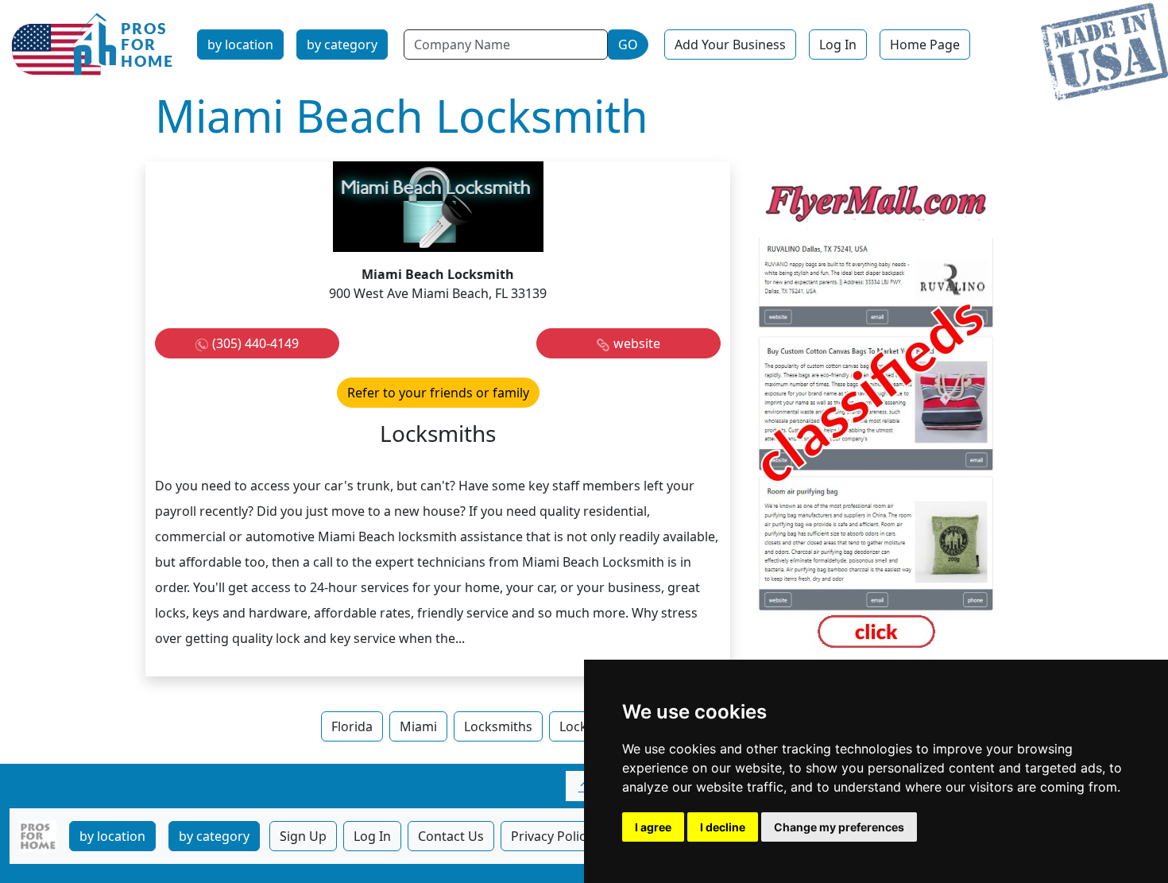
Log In (838, 44)
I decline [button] (722, 827)
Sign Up (303, 836)
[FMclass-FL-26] (876, 417)
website (636, 343)
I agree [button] (653, 827)
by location (240, 44)
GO (628, 44)
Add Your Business (730, 44)
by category (342, 44)
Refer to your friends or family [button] (438, 392)
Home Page (925, 44)
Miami (418, 726)
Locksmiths (498, 726)
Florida (352, 726)
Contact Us (451, 836)
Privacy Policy (551, 836)
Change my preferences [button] (839, 827)
